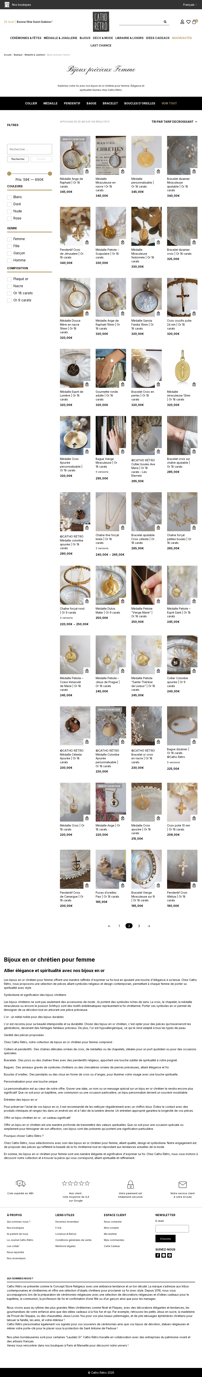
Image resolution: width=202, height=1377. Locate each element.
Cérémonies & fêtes (25, 38)
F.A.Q (58, 1227)
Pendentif (72, 103)
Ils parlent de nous (17, 1233)
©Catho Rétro (143, 460)
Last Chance (101, 45)
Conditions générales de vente (73, 1240)
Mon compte (111, 1227)
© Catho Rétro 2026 (101, 1372)
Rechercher (17, 159)
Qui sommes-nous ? (18, 1221)
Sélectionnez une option (86, 171)
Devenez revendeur (67, 1221)
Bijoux (85, 38)
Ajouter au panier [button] (194, 171)
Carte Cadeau (112, 1246)
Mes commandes (114, 1240)
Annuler (41, 159)
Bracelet (110, 103)
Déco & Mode (103, 38)
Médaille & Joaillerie (60, 38)
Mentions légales (65, 1246)
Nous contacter (113, 1221)
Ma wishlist (110, 1233)
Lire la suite (122, 818)
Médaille (50, 103)
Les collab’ (13, 1246)
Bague (91, 103)
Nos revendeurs (16, 1258)
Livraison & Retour (65, 1233)
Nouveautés (182, 38)
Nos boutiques (15, 1227)
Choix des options (122, 451)
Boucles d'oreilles (139, 103)
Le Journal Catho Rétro (20, 1240)
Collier (31, 103)
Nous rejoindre (15, 1252)
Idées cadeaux (158, 38)
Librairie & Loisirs (129, 38)
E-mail (159, 1220)
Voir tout (169, 103)
